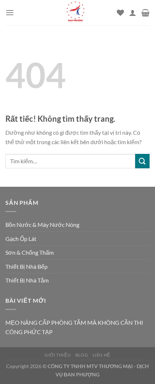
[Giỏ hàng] (145, 13)
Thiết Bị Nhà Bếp (26, 266)
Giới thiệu (58, 355)
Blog (81, 355)
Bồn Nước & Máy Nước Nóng (42, 224)
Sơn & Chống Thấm (29, 252)
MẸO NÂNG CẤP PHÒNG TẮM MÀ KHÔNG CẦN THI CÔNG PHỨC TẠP (74, 327)
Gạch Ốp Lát (20, 238)
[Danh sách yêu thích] (120, 13)
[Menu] (9, 12)
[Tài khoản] (132, 13)
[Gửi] (142, 161)
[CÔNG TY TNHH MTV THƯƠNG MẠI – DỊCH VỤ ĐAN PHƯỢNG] (75, 12)
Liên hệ (101, 355)
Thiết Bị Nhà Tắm (27, 280)
